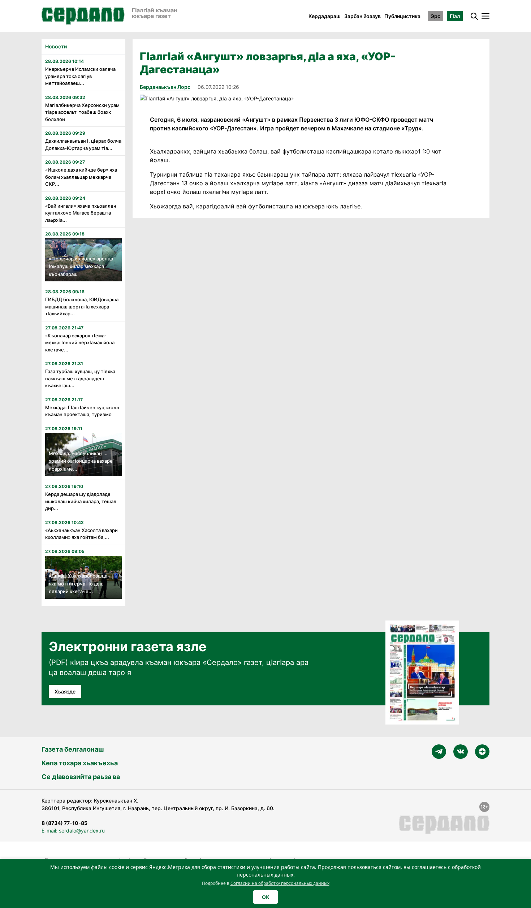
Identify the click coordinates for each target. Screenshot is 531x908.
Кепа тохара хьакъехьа (80, 763)
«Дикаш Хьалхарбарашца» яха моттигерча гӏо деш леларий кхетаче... (79, 583)
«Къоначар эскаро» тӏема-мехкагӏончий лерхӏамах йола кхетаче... (80, 343)
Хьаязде (65, 691)
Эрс (435, 16)
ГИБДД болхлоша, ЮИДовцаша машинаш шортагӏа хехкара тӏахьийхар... (81, 306)
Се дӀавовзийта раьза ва (81, 777)
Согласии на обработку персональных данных (279, 883)
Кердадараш (324, 16)
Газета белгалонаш (73, 749)
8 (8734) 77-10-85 (64, 823)
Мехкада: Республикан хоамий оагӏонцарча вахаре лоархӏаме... (81, 461)
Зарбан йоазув (362, 16)
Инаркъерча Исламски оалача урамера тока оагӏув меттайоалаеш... (80, 76)
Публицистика (402, 16)
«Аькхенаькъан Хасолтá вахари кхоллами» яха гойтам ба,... (81, 533)
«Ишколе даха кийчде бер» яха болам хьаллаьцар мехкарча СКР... (81, 177)
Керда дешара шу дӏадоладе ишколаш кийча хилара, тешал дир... (80, 501)
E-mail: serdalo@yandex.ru (73, 830)
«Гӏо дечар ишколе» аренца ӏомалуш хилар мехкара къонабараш (81, 266)
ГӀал (455, 16)
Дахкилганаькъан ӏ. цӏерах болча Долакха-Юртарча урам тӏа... (83, 144)
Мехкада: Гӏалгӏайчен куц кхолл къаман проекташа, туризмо (82, 411)
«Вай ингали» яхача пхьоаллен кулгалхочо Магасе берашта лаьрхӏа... (80, 213)
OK (265, 897)
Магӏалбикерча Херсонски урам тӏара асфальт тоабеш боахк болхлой (82, 112)
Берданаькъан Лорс (165, 87)
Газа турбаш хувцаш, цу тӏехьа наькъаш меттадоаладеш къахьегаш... (80, 378)
